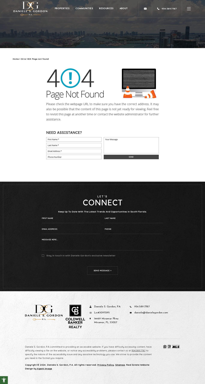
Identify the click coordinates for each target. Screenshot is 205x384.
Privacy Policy (105, 364)
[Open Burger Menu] (189, 9)
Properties (62, 9)
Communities (84, 9)
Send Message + (103, 270)
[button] (4, 380)
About (124, 9)
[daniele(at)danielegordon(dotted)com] (145, 9)
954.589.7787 (142, 306)
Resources (106, 9)
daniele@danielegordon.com (151, 312)
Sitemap (120, 364)
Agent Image (44, 368)
